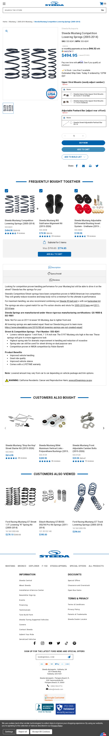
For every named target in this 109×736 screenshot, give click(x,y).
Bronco (22, 566)
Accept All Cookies (41, 731)
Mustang (10, 566)
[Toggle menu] (13, 3)
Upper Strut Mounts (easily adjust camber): (83, 83)
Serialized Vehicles (27, 639)
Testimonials (24, 610)
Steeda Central (25, 580)
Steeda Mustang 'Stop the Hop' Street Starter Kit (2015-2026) (21, 447)
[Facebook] (76, 166)
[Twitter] (97, 166)
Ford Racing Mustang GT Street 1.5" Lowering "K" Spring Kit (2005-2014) (21, 525)
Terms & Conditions (76, 604)
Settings (9, 731)
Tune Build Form (26, 615)
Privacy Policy (74, 609)
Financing (23, 605)
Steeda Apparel (58, 566)
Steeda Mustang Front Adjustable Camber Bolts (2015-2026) (85, 448)
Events (22, 600)
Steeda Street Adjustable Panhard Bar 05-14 (88, 123)
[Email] (83, 166)
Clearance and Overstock (79, 585)
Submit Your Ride (26, 634)
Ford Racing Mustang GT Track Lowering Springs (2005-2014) (88, 523)
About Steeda (25, 585)
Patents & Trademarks (77, 614)
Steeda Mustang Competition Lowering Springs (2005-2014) (20, 222)
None (69, 89)
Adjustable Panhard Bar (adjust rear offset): (84, 111)
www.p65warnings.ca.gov (80, 380)
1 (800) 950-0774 (56, 686)
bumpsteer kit (94, 301)
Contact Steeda (26, 630)
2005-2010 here (82, 305)
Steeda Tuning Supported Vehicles (34, 620)
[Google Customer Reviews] (55, 697)
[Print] (90, 166)
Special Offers (78, 566)
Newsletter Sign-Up (27, 595)
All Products (96, 566)
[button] (84, 49)
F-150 (44, 566)
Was (49, 248)
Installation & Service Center (31, 590)
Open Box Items (74, 590)
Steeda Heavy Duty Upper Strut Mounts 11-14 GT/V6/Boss (88, 101)
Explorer (34, 566)
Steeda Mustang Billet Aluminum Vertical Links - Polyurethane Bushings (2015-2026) (54, 448)
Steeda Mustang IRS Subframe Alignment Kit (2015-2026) (50, 223)
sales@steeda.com (56, 689)
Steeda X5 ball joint (68, 301)
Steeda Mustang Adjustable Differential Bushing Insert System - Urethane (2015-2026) (87, 223)
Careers (22, 625)
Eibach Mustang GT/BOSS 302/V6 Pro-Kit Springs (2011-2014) (53, 525)
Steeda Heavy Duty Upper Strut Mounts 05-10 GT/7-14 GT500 (88, 95)
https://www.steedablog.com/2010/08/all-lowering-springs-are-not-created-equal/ (44, 327)
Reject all (22, 731)
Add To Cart (21, 439)
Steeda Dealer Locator (77, 619)
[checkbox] (6, 190)
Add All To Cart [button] (54, 254)
